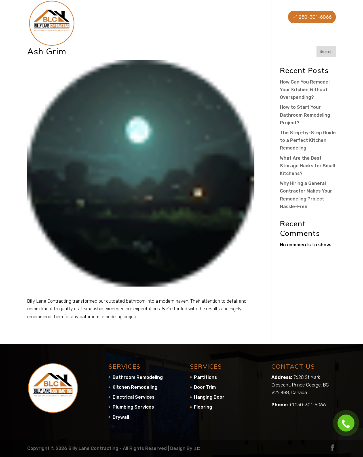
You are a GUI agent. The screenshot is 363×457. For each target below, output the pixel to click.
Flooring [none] (203, 407)
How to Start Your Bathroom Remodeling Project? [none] (305, 114)
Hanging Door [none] (209, 397)
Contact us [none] (266, 17)
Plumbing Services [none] (133, 407)
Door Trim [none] (205, 387)
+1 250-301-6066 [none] (312, 17)
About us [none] (164, 17)
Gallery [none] (234, 17)
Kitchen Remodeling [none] (135, 387)
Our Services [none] (200, 17)
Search (326, 51)
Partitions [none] (205, 377)
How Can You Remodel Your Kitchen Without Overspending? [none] (305, 89)
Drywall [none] (121, 417)
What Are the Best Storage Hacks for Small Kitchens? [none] (307, 165)
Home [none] (139, 17)
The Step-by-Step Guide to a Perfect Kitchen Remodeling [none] (308, 140)
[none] (51, 22)
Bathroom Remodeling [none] (138, 377)
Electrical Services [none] (134, 397)
